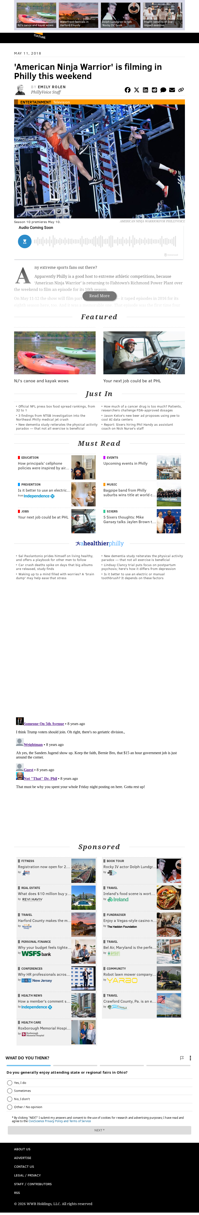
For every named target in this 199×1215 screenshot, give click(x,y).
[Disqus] (99, 650)
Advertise (22, 1157)
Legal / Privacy (27, 1175)
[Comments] (163, 91)
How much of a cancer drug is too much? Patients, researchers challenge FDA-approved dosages (141, 408)
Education (30, 457)
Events (112, 457)
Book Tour (115, 861)
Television (61, 101)
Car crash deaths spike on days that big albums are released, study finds (54, 566)
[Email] (172, 91)
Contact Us (24, 1166)
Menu (191, 38)
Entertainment (35, 101)
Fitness (27, 861)
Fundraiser (116, 914)
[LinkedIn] (145, 91)
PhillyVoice (12, 37)
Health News (31, 995)
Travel (112, 888)
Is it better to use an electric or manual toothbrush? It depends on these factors (133, 576)
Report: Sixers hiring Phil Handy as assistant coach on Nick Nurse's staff (137, 426)
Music (112, 484)
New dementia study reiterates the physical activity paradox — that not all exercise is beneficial (57, 426)
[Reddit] (154, 91)
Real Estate (30, 888)
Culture (39, 36)
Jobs (25, 511)
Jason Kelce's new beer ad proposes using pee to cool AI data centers (140, 417)
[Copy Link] (181, 91)
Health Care (31, 1022)
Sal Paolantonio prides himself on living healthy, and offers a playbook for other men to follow (54, 557)
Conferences (31, 968)
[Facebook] (128, 91)
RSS (17, 1192)
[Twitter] (137, 91)
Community (116, 968)
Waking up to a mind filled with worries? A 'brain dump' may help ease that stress (55, 576)
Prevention (31, 484)
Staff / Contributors (33, 1184)
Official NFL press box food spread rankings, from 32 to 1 (55, 408)
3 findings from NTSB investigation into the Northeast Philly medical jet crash (50, 417)
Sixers (112, 511)
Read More (99, 296)
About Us (22, 1149)
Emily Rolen (52, 86)
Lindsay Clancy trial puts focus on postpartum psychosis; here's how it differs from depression (138, 566)
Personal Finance (36, 941)
